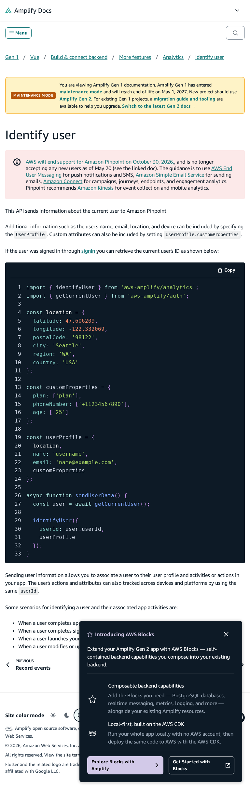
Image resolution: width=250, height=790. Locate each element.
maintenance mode (81, 92)
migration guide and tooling (184, 99)
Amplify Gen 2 (75, 99)
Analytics (173, 57)
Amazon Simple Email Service (170, 174)
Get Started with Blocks (191, 765)
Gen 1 (12, 57)
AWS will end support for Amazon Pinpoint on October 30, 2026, (100, 161)
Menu (21, 33)
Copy (232, 271)
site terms (73, 754)
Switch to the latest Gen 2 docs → (159, 106)
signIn (88, 251)
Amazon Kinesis (95, 187)
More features (135, 57)
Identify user (209, 57)
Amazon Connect (62, 181)
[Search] (235, 33)
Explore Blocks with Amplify (112, 765)
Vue (34, 57)
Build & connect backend (79, 57)
